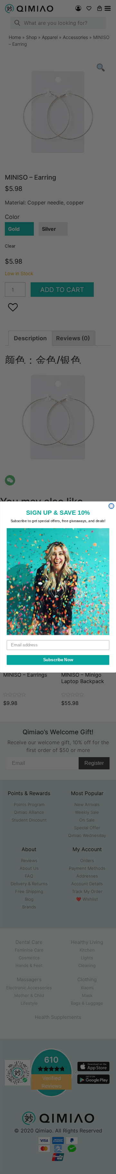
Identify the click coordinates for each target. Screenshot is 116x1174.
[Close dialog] (111, 506)
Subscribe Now (58, 660)
